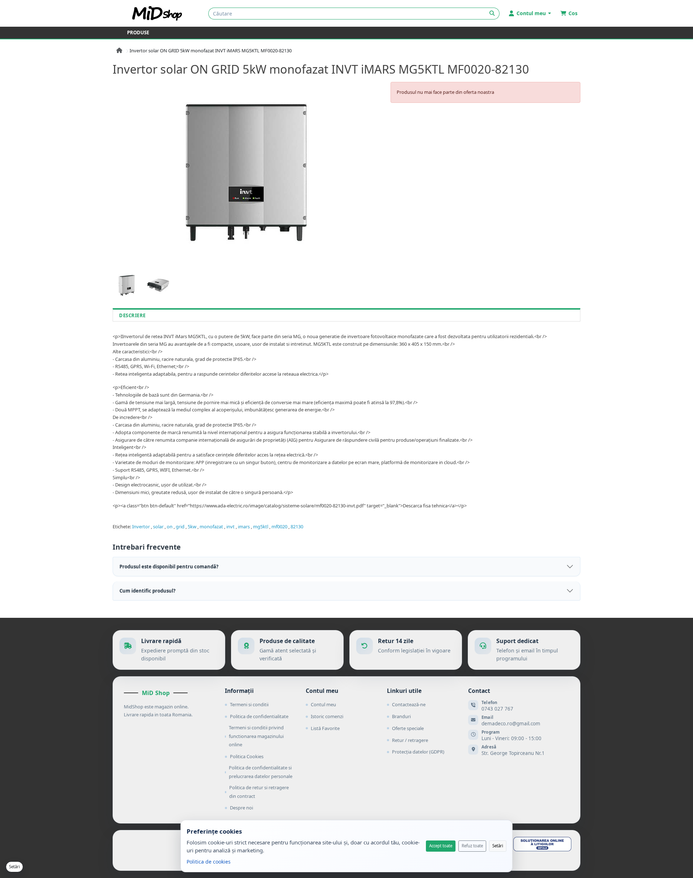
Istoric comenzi (327, 716)
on (170, 526)
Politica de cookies (209, 861)
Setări (497, 845)
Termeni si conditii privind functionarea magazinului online (256, 736)
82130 (297, 526)
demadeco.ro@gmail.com (510, 723)
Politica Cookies (246, 756)
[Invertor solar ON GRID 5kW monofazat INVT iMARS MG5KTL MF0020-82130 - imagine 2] (158, 285)
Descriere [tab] (132, 315)
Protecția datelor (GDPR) (418, 751)
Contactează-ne (409, 704)
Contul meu (323, 704)
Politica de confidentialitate (259, 716)
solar (158, 526)
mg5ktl (260, 526)
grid (180, 526)
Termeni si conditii (249, 704)
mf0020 (279, 526)
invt (230, 526)
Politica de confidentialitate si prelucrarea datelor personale (260, 771)
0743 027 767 (497, 709)
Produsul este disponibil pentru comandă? (168, 566)
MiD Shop (156, 693)
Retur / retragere (410, 740)
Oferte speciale (408, 728)
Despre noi (241, 807)
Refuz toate (472, 845)
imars (244, 526)
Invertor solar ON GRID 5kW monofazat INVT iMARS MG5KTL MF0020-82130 (211, 50)
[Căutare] (492, 13)
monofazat (211, 526)
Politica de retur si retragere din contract (259, 791)
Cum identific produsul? (147, 590)
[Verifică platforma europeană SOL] (542, 844)
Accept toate (440, 845)
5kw (192, 526)
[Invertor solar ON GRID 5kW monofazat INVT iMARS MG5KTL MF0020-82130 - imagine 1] (127, 285)
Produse (138, 32)
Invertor (141, 526)
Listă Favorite (325, 728)
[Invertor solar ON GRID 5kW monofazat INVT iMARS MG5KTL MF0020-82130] (247, 172)
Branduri (401, 716)
